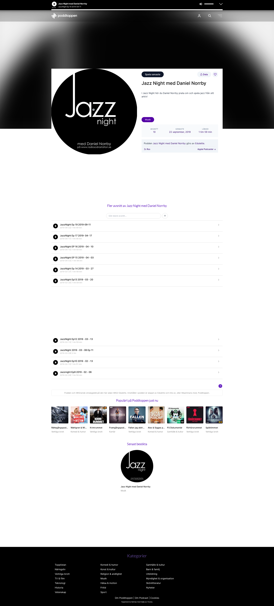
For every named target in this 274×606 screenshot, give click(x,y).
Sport (103, 592)
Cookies (154, 597)
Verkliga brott (62, 573)
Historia (59, 587)
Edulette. (200, 143)
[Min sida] (199, 16)
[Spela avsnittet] (55, 226)
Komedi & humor (109, 564)
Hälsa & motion (108, 583)
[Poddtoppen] (64, 15)
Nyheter (150, 587)
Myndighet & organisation (160, 578)
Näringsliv (60, 569)
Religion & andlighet (111, 573)
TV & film (60, 578)
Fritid (103, 587)
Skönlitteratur (153, 583)
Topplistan (60, 564)
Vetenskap (60, 592)
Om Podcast (141, 597)
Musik (148, 119)
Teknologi (60, 583)
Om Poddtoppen (124, 597)
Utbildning (151, 573)
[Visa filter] (165, 216)
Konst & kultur (107, 569)
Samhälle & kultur (155, 564)
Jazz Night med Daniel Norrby (169, 143)
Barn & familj (153, 569)
